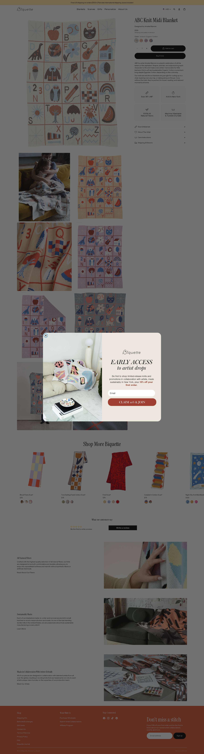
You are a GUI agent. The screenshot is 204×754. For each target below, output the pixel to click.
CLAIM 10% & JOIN (132, 402)
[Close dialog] (46, 335)
